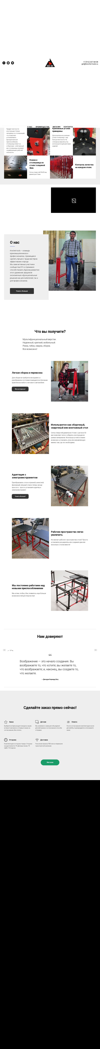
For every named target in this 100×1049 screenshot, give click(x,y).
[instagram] (8, 62)
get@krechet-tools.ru (90, 64)
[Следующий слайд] (95, 656)
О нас (29, 127)
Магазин (56, 127)
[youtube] (12, 62)
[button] (22, 291)
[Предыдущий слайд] (4, 656)
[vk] (3, 62)
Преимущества (42, 127)
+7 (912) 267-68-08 (90, 62)
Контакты (68, 127)
